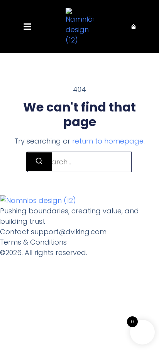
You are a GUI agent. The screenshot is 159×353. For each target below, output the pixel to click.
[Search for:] (79, 162)
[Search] (39, 161)
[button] (27, 26)
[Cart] (133, 26)
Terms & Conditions (33, 242)
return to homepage (108, 141)
